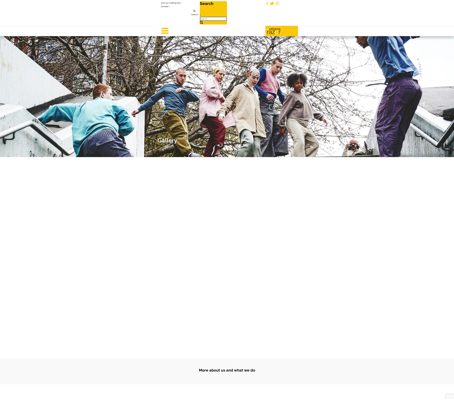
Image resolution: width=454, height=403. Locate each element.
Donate (164, 6)
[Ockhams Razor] (278, 30)
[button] (449, 398)
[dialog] (194, 12)
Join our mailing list (170, 3)
